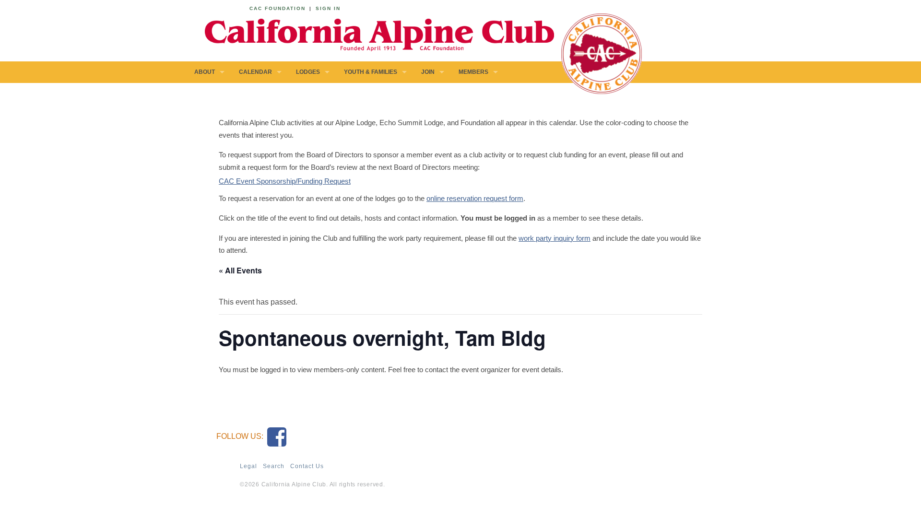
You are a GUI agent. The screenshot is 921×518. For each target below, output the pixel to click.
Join (428, 72)
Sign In (328, 8)
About (204, 72)
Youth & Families (370, 72)
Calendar (255, 72)
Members (473, 72)
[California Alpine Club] (374, 33)
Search (273, 466)
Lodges (308, 72)
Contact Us (307, 466)
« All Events (240, 270)
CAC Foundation (277, 8)
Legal (248, 466)
